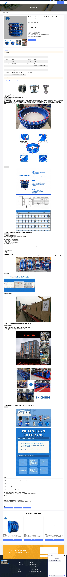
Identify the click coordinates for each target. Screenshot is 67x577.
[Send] (64, 576)
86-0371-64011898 (61, 0)
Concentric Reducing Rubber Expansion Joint (35, 569)
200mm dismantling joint (26, 507)
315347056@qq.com (54, 0)
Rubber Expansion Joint (32, 564)
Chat (60, 2)
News (30, 2)
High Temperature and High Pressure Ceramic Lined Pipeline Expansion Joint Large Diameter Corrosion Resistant (32, 536)
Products (18, 2)
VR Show (22, 2)
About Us (26, 2)
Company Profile (20, 564)
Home (14, 2)
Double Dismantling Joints (18, 507)
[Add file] (49, 576)
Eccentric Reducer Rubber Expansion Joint (35, 571)
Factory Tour (20, 566)
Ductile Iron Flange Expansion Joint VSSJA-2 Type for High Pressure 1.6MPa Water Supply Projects (53, 536)
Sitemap (19, 571)
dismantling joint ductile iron (9, 507)
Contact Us (19, 569)
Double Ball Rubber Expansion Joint (34, 566)
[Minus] (64, 555)
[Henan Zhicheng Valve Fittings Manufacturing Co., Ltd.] (6, 2)
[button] (26, 43)
